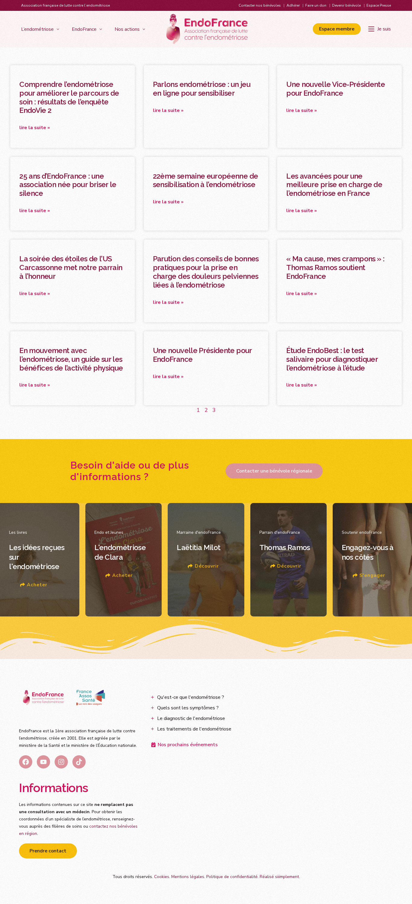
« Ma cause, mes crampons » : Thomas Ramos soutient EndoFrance (335, 267)
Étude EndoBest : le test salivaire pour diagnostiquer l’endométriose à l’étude (332, 359)
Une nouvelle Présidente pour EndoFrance (202, 355)
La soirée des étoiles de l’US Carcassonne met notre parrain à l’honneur (70, 267)
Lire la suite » (34, 127)
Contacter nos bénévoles (260, 5)
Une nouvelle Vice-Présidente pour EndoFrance (335, 88)
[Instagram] (61, 762)
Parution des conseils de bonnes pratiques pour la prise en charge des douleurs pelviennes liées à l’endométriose (206, 271)
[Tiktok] (79, 762)
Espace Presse (378, 5)
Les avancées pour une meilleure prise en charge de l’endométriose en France (334, 185)
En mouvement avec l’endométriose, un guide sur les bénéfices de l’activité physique (71, 359)
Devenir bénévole (346, 5)
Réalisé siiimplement (279, 877)
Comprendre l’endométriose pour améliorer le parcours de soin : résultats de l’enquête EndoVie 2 (69, 97)
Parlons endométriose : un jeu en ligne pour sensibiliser (201, 88)
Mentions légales (187, 877)
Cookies (161, 877)
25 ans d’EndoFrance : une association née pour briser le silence (67, 185)
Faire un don (315, 5)
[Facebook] (25, 762)
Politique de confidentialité (232, 877)
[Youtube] (43, 762)
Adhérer (293, 5)
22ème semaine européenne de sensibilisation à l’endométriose (205, 180)
